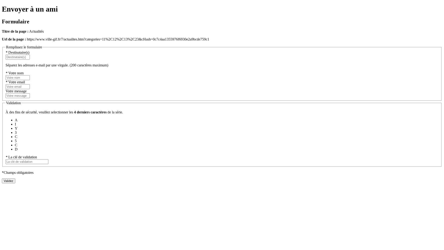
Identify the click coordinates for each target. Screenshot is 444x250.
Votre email (15, 82)
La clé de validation (21, 157)
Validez (8, 181)
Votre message (16, 91)
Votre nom (15, 73)
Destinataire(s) (17, 52)
